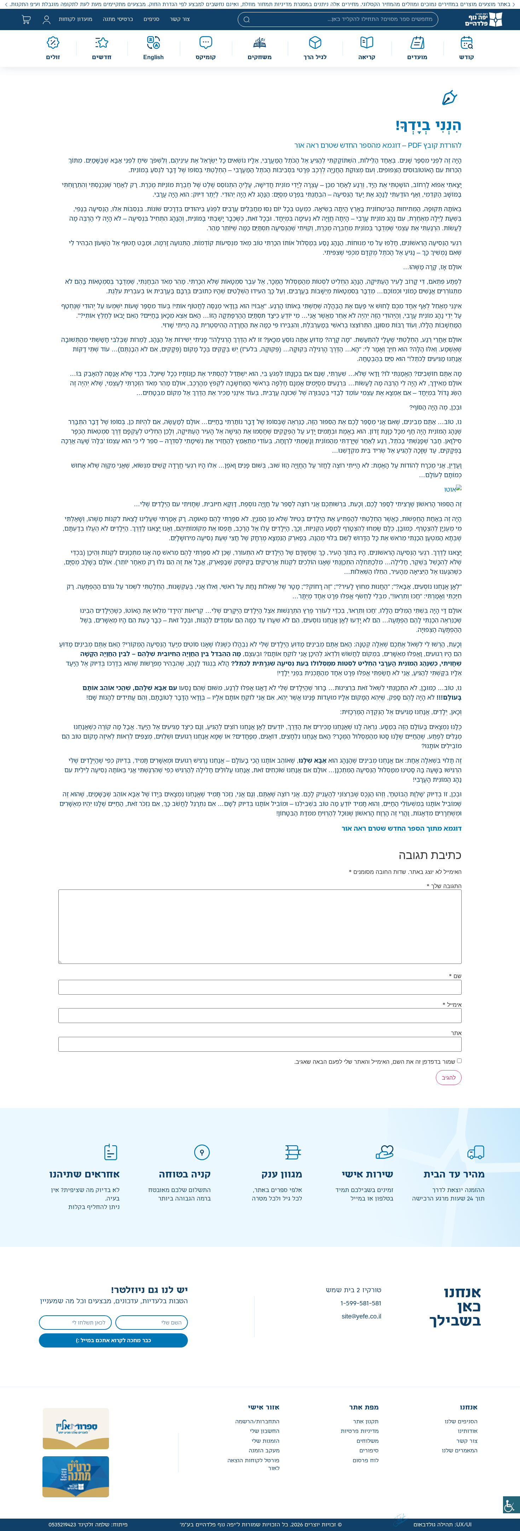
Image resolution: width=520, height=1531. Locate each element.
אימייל (452, 1004)
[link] (511, 1504)
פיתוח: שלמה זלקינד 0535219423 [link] (88, 1524)
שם (455, 976)
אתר (456, 1033)
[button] (513, 4)
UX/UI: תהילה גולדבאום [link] (443, 1524)
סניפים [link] (151, 19)
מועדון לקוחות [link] (75, 19)
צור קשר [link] (180, 19)
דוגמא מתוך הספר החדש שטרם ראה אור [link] (402, 828)
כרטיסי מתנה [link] (118, 19)
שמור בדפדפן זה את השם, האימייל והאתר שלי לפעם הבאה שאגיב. (374, 1061)
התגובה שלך (444, 886)
